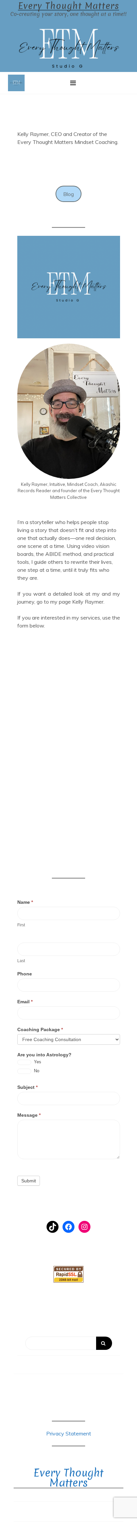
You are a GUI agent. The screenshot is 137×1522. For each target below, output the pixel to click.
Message (29, 1115)
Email (25, 1001)
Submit (28, 1180)
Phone (24, 973)
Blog (68, 194)
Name (25, 902)
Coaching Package (40, 1029)
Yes (37, 1061)
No (36, 1070)
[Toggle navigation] (73, 83)
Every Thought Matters (68, 6)
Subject (27, 1087)
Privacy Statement (68, 1433)
